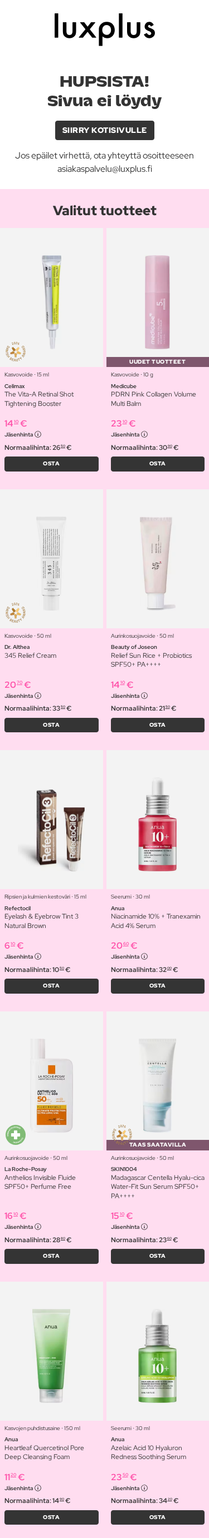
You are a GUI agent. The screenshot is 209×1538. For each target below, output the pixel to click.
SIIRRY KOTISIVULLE (104, 130)
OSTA (51, 463)
